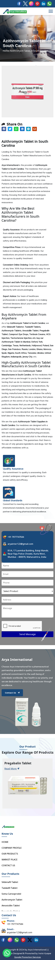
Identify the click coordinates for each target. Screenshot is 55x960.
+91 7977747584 (16, 536)
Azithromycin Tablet (12, 899)
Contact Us (10, 692)
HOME (5, 842)
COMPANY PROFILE (11, 847)
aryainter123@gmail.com (20, 543)
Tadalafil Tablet (9, 887)
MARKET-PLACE (9, 859)
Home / (6, 50)
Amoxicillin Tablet (11, 905)
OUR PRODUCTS (10, 853)
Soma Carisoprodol (11, 893)
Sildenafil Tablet (10, 882)
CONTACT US (8, 865)
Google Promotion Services (27, 957)
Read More (10, 768)
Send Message (27, 634)
